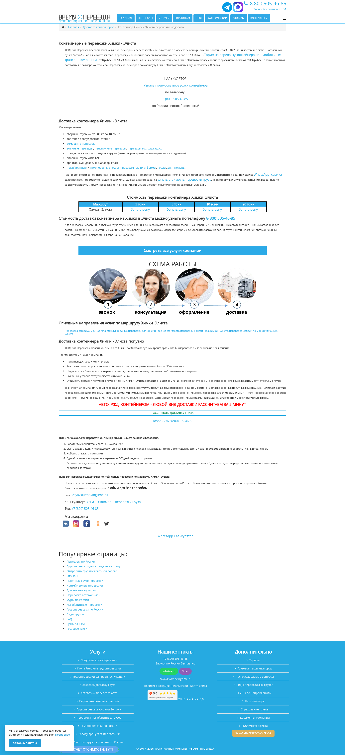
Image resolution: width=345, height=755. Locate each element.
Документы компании (255, 717)
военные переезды (80, 148)
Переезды (145, 18)
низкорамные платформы (138, 167)
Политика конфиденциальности (166, 686)
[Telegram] (227, 9)
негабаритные (77, 167)
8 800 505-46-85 (268, 3)
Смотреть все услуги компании (172, 250)
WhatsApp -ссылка (268, 174)
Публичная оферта (255, 726)
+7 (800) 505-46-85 (85, 508)
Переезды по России (81, 561)
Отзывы (239, 18)
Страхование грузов (255, 709)
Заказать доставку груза (99, 685)
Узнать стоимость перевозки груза (114, 502)
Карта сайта (198, 686)
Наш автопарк (255, 701)
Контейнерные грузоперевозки (99, 668)
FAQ (69, 619)
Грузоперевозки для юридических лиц (93, 566)
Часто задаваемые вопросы (255, 676)
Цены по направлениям (254, 693)
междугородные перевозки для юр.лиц (131, 331)
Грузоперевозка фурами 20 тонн (99, 709)
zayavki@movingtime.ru (90, 495)
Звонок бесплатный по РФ (270, 9)
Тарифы (254, 660)
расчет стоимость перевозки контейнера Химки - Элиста (193, 331)
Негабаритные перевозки (84, 605)
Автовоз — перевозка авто (99, 693)
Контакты (257, 18)
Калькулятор (217, 18)
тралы (162, 167)
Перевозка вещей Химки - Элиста (85, 331)
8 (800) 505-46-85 (175, 99)
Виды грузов (75, 614)
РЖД (199, 18)
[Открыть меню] (284, 18)
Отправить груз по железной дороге (92, 571)
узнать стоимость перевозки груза (184, 179)
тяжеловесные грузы (104, 167)
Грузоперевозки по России (85, 609)
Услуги (164, 18)
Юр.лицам (182, 18)
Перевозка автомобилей (83, 595)
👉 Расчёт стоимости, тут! (89, 749)
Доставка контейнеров (98, 27)
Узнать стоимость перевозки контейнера (176, 85)
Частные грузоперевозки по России (99, 742)
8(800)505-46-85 (220, 218)
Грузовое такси (77, 628)
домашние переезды (81, 143)
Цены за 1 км (76, 624)
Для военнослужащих (81, 590)
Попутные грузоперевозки (85, 581)
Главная (126, 18)
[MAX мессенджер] (238, 9)
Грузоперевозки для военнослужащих (99, 676)
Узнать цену (140, 209)
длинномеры (176, 167)
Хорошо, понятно (25, 742)
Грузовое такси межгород (254, 668)
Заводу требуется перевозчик (99, 734)
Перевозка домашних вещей (99, 701)
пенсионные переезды (110, 148)
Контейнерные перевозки (85, 585)
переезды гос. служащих (145, 148)
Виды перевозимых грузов (254, 685)
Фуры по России (78, 600)
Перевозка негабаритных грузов (98, 717)
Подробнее (62, 734)
